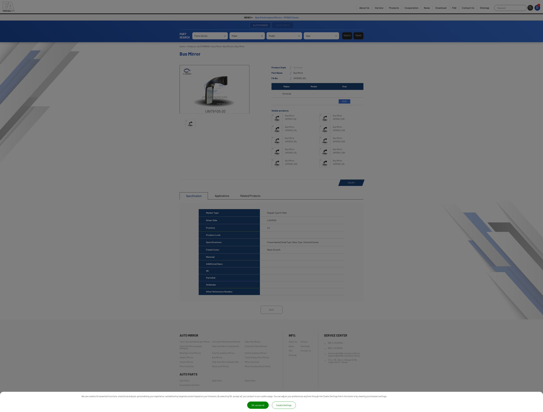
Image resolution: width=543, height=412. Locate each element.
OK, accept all (258, 405)
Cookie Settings (283, 405)
